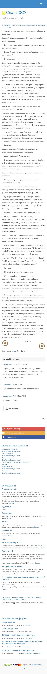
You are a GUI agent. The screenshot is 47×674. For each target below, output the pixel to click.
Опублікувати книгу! (14, 429)
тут (14, 351)
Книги (42, 25)
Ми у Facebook (11, 437)
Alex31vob (27, 625)
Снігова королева (10, 628)
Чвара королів (8, 621)
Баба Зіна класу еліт (11, 542)
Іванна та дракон (7, 453)
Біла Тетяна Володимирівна (11, 451)
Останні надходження (15, 445)
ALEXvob (27, 647)
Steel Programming (36, 665)
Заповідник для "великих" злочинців (18, 634)
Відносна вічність (7, 466)
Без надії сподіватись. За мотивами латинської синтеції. (23, 578)
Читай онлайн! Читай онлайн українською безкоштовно (20, 25)
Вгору (23, 668)
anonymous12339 (10, 364)
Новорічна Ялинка (8, 458)
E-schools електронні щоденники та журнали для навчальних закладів (22, 642)
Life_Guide (28, 638)
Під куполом (7, 27)
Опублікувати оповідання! (15, 433)
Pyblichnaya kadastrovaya (32, 653)
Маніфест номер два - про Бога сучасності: (16, 462)
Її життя (5, 521)
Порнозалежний (9, 488)
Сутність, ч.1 (7, 550)
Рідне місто (7, 506)
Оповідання (9, 485)
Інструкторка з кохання (9, 449)
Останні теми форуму (15, 618)
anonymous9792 (9, 396)
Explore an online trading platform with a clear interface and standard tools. (22, 598)
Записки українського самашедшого (18, 650)
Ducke (4, 464)
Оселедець (7, 512)
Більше (12, 503)
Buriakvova (7, 384)
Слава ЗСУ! (16, 12)
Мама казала (8, 530)
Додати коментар (12, 408)
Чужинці (5, 471)
